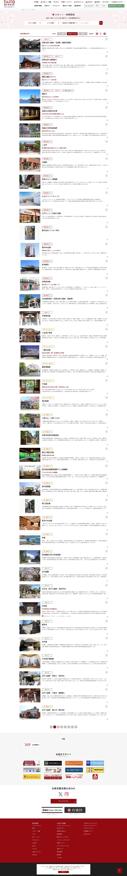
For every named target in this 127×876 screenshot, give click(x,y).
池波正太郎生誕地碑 (49, 128)
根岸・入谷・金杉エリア (48, 329)
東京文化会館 (47, 521)
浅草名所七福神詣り (49, 60)
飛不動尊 (45, 401)
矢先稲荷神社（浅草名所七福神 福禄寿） (58, 299)
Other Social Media (63, 801)
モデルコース (79, 2)
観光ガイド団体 (67, 5)
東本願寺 (45, 265)
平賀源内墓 (46, 316)
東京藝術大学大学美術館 (51, 555)
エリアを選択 (50, 23)
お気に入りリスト (118, 2)
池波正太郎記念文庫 (49, 111)
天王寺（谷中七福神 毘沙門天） (54, 589)
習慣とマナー (60, 848)
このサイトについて (88, 828)
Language (89, 5)
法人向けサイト (61, 828)
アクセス (106, 2)
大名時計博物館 (48, 659)
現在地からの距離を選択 (68, 23)
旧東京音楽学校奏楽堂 (50, 435)
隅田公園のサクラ (49, 77)
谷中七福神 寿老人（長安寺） (54, 676)
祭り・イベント (67, 2)
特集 (37, 2)
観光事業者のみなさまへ (116, 5)
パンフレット (56, 5)
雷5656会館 (46, 247)
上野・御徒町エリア (47, 414)
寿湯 (43, 538)
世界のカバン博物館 (49, 179)
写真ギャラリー (61, 843)
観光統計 (59, 854)
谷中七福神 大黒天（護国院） (54, 693)
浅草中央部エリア (47, 56)
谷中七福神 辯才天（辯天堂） (54, 710)
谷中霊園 (45, 572)
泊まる (98, 2)
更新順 (83, 33)
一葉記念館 (46, 350)
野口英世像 (46, 503)
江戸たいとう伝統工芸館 (51, 213)
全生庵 (44, 642)
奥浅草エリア (47, 39)
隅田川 (44, 94)
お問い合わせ (87, 834)
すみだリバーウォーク (50, 196)
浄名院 (44, 606)
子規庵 (44, 384)
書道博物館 (46, 367)
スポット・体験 (46, 2)
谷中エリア (47, 568)
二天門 (44, 145)
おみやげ (89, 2)
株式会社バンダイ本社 (50, 230)
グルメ (57, 2)
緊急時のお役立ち (61, 831)
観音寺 (44, 625)
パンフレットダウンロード (63, 840)
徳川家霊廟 (46, 486)
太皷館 (44, 162)
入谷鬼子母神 (47, 333)
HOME (23, 9)
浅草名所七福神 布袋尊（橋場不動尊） (57, 43)
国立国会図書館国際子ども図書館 (54, 469)
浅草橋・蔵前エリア (69, 90)
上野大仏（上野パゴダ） (51, 418)
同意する (63, 872)
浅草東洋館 (46, 282)
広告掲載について (88, 831)
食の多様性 (59, 851)
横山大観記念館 (48, 452)
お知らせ (47, 5)
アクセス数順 (61, 33)
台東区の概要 (38, 5)
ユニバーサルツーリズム (63, 845)
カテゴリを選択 (32, 23)
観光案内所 (77, 5)
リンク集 (59, 857)
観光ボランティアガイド (63, 837)
